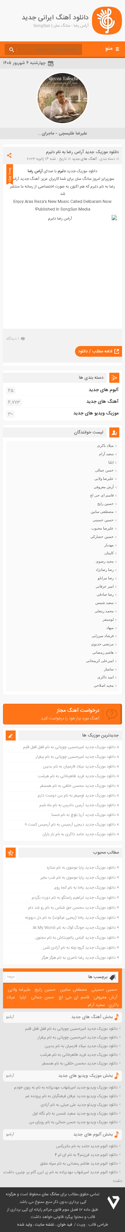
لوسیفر (108, 619)
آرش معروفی (104, 487)
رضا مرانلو (106, 578)
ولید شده (24, 1224)
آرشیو (10, 1017)
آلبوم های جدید (104, 390)
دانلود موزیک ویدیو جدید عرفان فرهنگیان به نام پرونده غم (71, 1096)
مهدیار (109, 545)
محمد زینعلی (104, 611)
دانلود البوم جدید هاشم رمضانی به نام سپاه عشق (79, 1163)
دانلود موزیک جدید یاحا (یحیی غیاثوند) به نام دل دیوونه (70, 917)
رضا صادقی (105, 594)
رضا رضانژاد (105, 570)
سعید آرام (106, 454)
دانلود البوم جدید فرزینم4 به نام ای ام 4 (86, 1155)
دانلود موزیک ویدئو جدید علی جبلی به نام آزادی (79, 1105)
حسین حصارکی (102, 537)
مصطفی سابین (102, 512)
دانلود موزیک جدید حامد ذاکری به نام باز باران (79, 834)
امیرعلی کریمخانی (100, 661)
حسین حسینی (103, 520)
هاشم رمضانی (103, 652)
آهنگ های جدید (84, 159)
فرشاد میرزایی (103, 636)
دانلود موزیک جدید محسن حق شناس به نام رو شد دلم (72, 907)
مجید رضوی (105, 561)
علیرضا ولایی (104, 479)
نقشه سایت (44, 1224)
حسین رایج (105, 504)
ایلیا (111, 462)
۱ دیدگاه (12, 338)
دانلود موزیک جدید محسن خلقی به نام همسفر (78, 786)
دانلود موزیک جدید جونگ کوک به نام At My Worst (74, 927)
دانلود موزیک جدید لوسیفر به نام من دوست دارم (77, 795)
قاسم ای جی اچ (102, 495)
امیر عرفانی (105, 586)
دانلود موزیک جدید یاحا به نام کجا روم (85, 887)
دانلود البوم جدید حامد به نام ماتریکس (87, 1146)
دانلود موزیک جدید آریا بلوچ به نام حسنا (83, 815)
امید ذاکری (105, 677)
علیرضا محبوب (102, 528)
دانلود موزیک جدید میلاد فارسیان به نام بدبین (79, 766)
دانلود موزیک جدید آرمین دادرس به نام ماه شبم (77, 805)
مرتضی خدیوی (102, 644)
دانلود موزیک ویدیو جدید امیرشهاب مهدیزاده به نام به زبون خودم (66, 1087)
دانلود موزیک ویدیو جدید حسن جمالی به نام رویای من (73, 1122)
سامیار (109, 669)
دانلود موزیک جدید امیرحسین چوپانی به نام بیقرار (76, 756)
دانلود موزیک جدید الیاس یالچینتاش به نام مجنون (75, 937)
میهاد (110, 628)
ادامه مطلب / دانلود (95, 351)
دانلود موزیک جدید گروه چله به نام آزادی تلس (79, 947)
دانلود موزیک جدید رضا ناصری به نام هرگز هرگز (79, 957)
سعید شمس (104, 603)
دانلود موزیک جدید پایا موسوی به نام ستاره (81, 867)
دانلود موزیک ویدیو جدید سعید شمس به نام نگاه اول (75, 1113)
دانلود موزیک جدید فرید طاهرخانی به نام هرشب (77, 776)
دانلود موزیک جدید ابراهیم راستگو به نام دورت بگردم (74, 897)
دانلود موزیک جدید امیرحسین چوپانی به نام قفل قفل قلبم (69, 747)
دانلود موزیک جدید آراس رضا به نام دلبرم (82, 152)
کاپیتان (109, 553)
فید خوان (64, 1224)
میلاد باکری (105, 445)
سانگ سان (50, 1194)
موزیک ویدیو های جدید (96, 413)
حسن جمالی (104, 470)
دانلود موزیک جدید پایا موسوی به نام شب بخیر (78, 877)
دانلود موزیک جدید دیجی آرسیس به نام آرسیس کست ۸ (70, 824)
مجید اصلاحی (104, 685)
